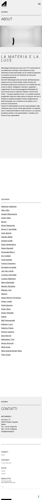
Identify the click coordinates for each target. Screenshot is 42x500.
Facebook (3, 471)
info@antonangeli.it (7, 431)
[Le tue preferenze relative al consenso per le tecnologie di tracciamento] (38, 496)
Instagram (3, 473)
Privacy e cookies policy (6, 463)
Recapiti (3, 454)
